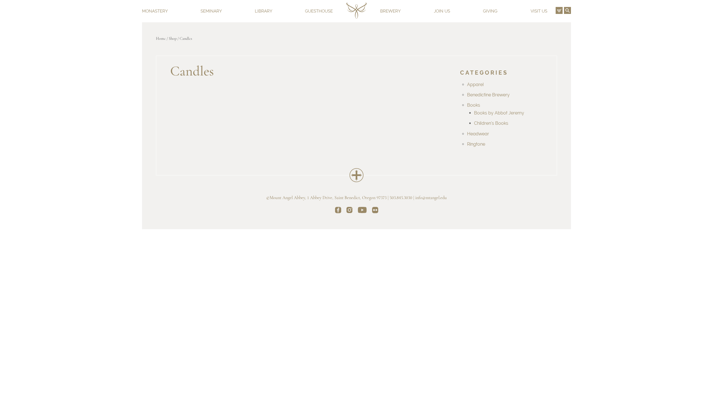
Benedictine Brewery (488, 94)
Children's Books (491, 123)
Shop (173, 39)
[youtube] (362, 211)
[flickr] (375, 211)
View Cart (559, 10)
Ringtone (476, 144)
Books (473, 105)
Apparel (475, 84)
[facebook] (338, 211)
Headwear (478, 133)
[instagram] (349, 211)
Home (161, 39)
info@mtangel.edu (431, 198)
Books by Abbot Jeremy (499, 113)
